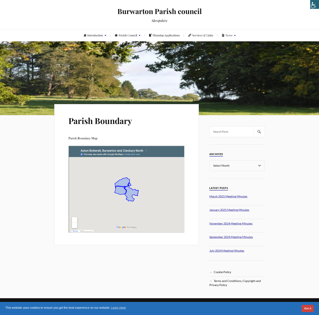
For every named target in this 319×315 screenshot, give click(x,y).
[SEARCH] (259, 131)
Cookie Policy (222, 272)
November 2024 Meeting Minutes (231, 223)
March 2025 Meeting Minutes (228, 196)
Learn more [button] (118, 307)
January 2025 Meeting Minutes (229, 209)
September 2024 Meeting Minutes (231, 237)
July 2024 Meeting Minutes (226, 250)
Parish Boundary (100, 120)
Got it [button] (307, 308)
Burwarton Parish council (159, 11)
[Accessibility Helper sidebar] (314, 4)
